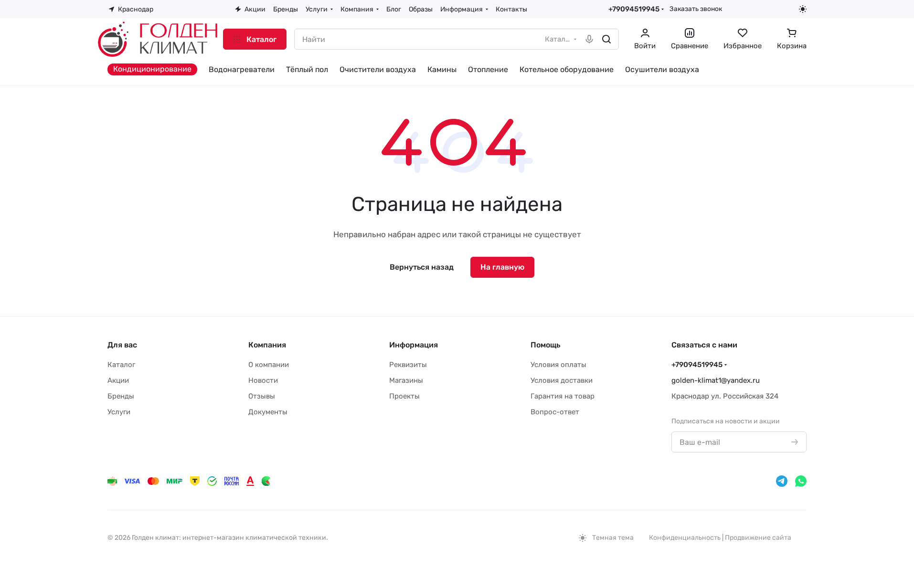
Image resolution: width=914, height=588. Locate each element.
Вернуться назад (422, 267)
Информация (413, 344)
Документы (267, 412)
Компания (267, 344)
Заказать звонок (696, 8)
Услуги (118, 412)
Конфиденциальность (685, 538)
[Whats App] (801, 481)
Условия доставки (562, 380)
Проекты (404, 396)
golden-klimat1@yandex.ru (715, 380)
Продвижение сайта (758, 538)
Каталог (121, 364)
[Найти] (606, 39)
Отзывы (261, 396)
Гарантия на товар (563, 396)
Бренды (120, 396)
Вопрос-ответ (555, 412)
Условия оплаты (558, 364)
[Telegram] (781, 481)
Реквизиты (408, 364)
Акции (118, 380)
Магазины (406, 380)
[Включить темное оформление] (803, 9)
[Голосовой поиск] (589, 39)
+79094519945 (633, 9)
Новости (263, 380)
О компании (268, 364)
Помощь (545, 344)
